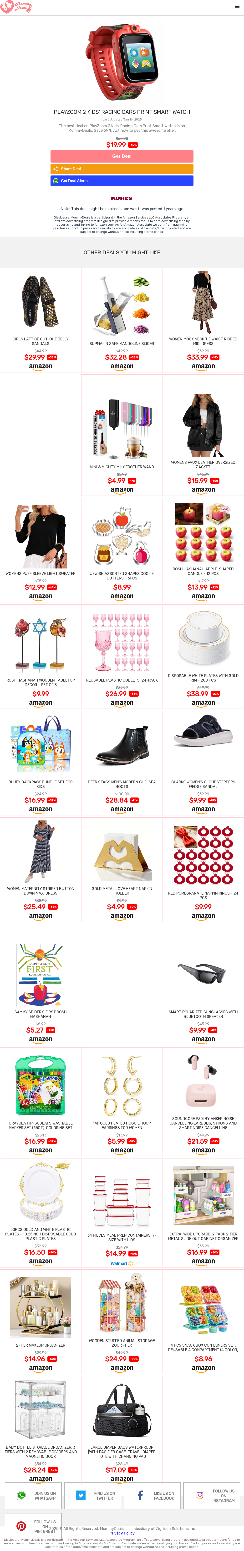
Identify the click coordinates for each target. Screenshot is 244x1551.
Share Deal (67, 169)
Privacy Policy (122, 1533)
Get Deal (122, 156)
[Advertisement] (40, 434)
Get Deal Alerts (74, 181)
